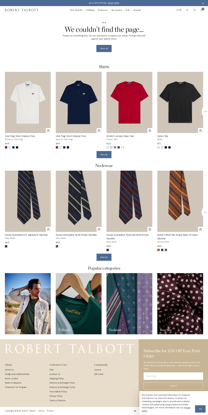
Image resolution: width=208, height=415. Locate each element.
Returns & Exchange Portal (62, 387)
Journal (97, 370)
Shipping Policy (56, 378)
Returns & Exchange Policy (62, 383)
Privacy (50, 411)
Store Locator (11, 378)
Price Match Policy (58, 391)
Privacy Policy (55, 396)
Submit (173, 386)
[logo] (69, 348)
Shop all (104, 48)
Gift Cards (99, 374)
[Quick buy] (48, 130)
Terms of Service (57, 400)
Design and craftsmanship (17, 374)
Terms (41, 411)
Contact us (54, 374)
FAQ (51, 370)
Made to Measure (13, 383)
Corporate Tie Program (16, 387)
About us (9, 370)
